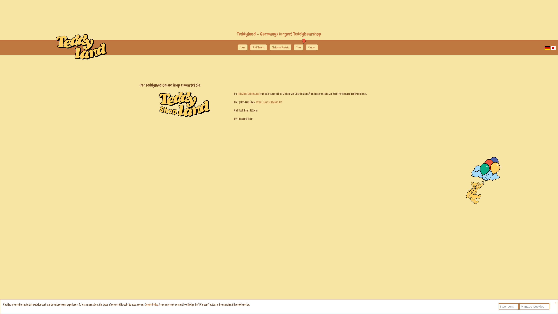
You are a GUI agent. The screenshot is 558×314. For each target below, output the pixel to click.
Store (242, 47)
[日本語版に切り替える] (553, 48)
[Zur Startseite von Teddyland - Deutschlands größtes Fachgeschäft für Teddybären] (81, 58)
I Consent (507, 306)
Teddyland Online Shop (248, 93)
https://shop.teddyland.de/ (269, 102)
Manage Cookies (532, 306)
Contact (311, 47)
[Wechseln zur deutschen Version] (547, 48)
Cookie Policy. (152, 304)
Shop (298, 47)
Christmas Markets (280, 47)
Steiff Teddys (258, 47)
